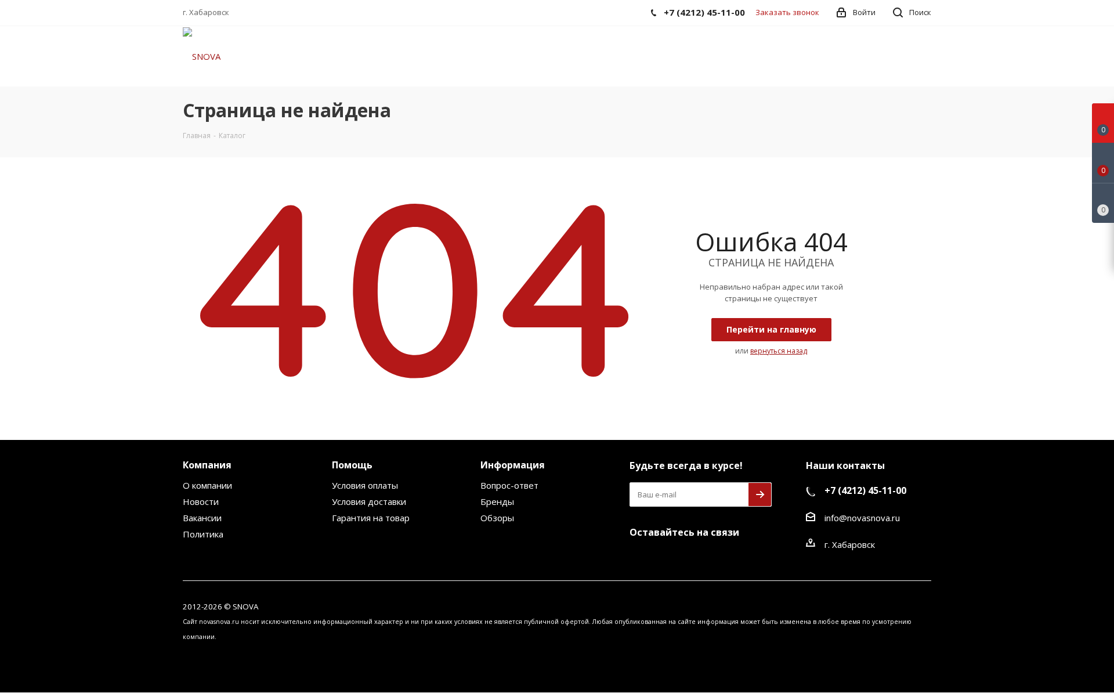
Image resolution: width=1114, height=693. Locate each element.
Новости (201, 501)
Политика (203, 534)
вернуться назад (778, 351)
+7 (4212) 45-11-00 (865, 490)
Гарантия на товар (371, 518)
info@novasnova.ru (862, 518)
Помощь (352, 465)
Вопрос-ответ (509, 485)
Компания (207, 465)
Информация (512, 465)
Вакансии (202, 518)
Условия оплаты (365, 485)
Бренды (497, 501)
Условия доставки (369, 501)
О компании (207, 485)
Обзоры (497, 518)
